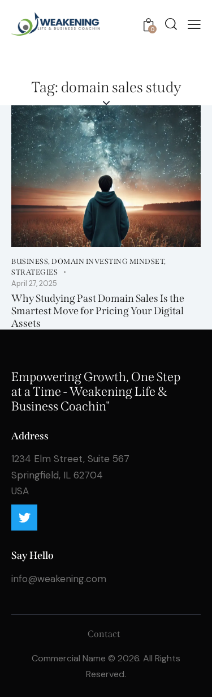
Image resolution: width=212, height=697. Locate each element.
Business (29, 261)
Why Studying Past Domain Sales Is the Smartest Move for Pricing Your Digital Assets (97, 311)
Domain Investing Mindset (107, 261)
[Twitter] (24, 517)
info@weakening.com (58, 578)
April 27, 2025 (34, 283)
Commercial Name (69, 658)
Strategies (34, 272)
